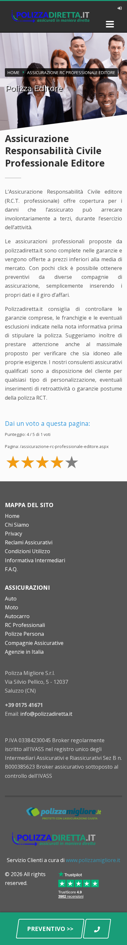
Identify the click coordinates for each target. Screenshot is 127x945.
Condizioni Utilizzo (27, 551)
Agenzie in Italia (24, 651)
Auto (11, 598)
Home (12, 516)
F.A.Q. (11, 569)
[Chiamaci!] (97, 928)
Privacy (13, 533)
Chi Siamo (17, 524)
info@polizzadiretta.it (46, 713)
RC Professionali (25, 625)
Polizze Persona (24, 633)
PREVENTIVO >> (50, 929)
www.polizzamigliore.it (93, 860)
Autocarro (17, 616)
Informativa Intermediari (35, 560)
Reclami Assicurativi (28, 542)
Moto (11, 607)
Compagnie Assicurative (34, 643)
